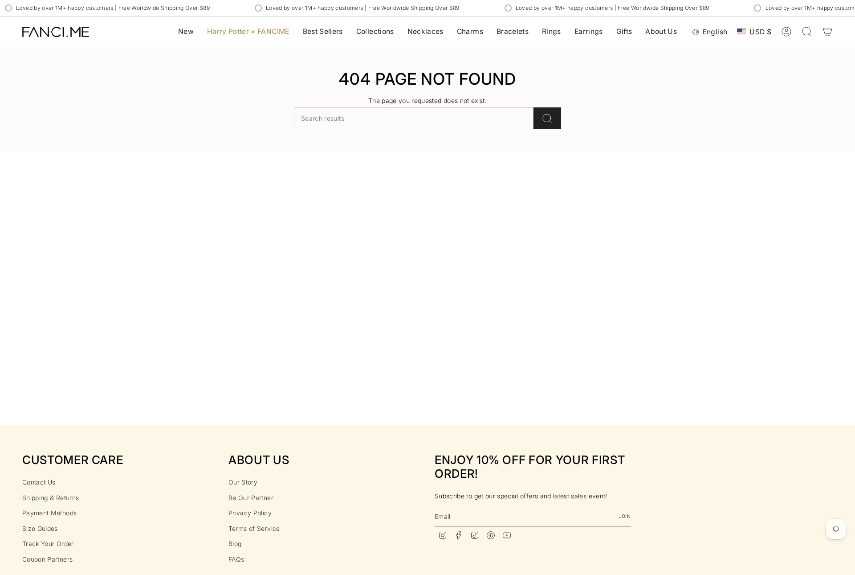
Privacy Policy (250, 513)
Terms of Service (254, 528)
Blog (234, 543)
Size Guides (40, 528)
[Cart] (827, 31)
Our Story (242, 482)
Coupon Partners (47, 559)
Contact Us (39, 482)
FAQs (236, 559)
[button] (375, 32)
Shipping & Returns (50, 497)
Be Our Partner (250, 497)
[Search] (547, 118)
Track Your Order (48, 543)
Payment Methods (49, 513)
